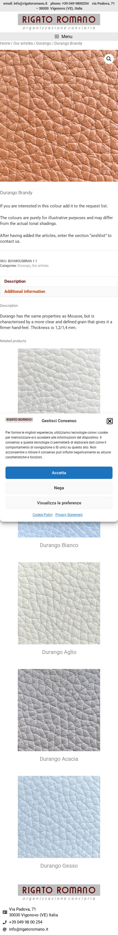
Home (5, 43)
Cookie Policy (43, 515)
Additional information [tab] (24, 291)
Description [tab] (15, 281)
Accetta (59, 472)
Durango (43, 43)
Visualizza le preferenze (59, 503)
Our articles (23, 43)
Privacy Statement (69, 515)
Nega (59, 487)
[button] (110, 421)
